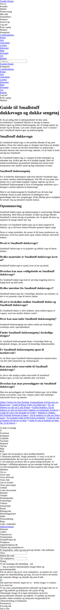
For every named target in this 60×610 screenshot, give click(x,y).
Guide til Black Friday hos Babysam (29, 405)
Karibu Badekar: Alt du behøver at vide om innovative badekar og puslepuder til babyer (29, 408)
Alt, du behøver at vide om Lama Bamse (27, 406)
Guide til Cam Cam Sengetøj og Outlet (18, 412)
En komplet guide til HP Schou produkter (26, 418)
